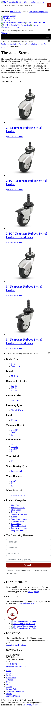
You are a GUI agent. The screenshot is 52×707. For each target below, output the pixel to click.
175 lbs (14, 390)
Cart (8, 20)
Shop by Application (19, 530)
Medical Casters (32, 44)
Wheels (14, 517)
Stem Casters (16, 510)
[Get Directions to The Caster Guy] (15, 25)
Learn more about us (25, 604)
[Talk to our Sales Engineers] (13, 23)
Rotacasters (15, 512)
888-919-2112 (15, 11)
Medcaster (15, 376)
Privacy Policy (12, 689)
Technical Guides (13, 696)
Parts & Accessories (19, 528)
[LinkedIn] (23, 626)
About (8, 673)
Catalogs (9, 680)
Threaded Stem (17, 410)
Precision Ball (16, 471)
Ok (24, 705)
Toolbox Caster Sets (19, 514)
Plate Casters (16, 505)
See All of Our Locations (16, 645)
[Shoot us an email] (35, 23)
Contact (9, 687)
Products (4, 44)
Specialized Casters (17, 44)
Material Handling (18, 526)
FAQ (8, 684)
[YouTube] (23, 628)
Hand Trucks (16, 524)
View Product (17, 136)
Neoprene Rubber (18, 495)
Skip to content (7, 33)
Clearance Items (17, 521)
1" (12, 461)
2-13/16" (14, 449)
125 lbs (14, 386)
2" (12, 451)
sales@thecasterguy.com (38, 11)
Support (12, 16)
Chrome (14, 420)
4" (12, 434)
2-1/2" (13, 444)
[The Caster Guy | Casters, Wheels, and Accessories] (22, 2)
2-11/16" (14, 430)
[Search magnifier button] (49, 5)
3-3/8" (13, 432)
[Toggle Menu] (47, 37)
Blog (8, 682)
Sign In (12, 18)
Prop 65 (9, 693)
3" (12, 485)
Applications (11, 677)
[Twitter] (23, 624)
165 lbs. (14, 388)
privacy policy (33, 592)
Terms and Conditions (15, 691)
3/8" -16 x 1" (16, 400)
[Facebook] (24, 621)
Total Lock (15, 366)
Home (8, 671)
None (13, 364)
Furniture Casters (18, 507)
